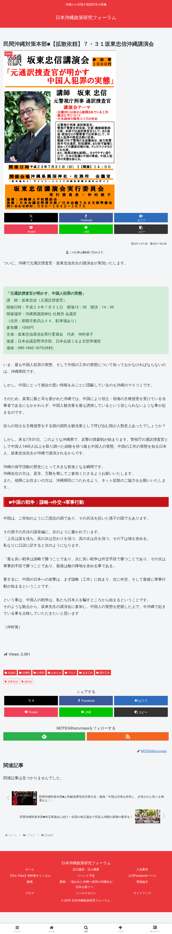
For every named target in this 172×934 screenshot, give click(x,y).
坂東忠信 (13, 681)
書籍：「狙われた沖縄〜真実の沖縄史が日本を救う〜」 (86, 884)
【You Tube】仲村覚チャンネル (30, 875)
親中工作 (105, 672)
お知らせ (56, 672)
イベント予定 (86, 875)
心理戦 (40, 672)
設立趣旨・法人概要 (86, 869)
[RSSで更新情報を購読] (128, 736)
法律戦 (26, 672)
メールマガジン (86, 893)
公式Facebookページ (142, 875)
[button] (141, 229)
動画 (30, 881)
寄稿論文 (142, 881)
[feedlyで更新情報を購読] (44, 736)
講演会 (28, 681)
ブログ (72, 672)
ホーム (29, 869)
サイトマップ (142, 893)
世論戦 (12, 672)
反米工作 (88, 672)
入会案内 (142, 869)
